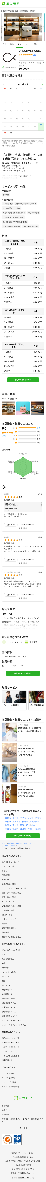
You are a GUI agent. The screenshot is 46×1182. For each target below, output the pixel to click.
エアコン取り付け (9, 866)
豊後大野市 (25, 825)
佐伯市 (38, 818)
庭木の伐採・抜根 (9, 884)
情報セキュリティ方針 (32, 1161)
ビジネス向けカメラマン (11, 950)
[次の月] (42, 84)
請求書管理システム (9, 1016)
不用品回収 (6, 875)
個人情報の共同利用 (23, 1165)
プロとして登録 (8, 1073)
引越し (4, 871)
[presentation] (4, 44)
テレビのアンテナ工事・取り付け (15, 888)
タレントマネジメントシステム (14, 1025)
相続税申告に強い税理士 (11, 937)
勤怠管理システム (9, 990)
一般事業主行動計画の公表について (23, 1173)
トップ (4, 843)
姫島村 (15, 829)
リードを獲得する (9, 1078)
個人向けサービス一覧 (10, 1038)
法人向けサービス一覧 (10, 1042)
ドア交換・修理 (8, 910)
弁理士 (4, 963)
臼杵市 (8, 821)
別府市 (15, 818)
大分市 (8, 818)
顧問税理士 (6, 932)
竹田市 (25, 821)
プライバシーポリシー (27, 1153)
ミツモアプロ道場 (9, 1082)
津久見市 (16, 821)
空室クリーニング (9, 919)
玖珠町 (38, 829)
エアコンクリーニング (10, 862)
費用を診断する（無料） (23, 673)
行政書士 (5, 954)
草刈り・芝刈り (8, 901)
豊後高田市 (34, 821)
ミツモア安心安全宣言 (10, 1056)
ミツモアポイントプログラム (23, 1169)
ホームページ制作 (9, 972)
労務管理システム (9, 1012)
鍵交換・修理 (7, 915)
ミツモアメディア (9, 1051)
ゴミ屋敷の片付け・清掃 (11, 906)
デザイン (5, 976)
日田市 (30, 818)
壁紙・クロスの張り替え (11, 893)
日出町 (23, 829)
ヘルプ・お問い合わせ (10, 1047)
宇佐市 (15, 825)
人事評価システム (9, 1007)
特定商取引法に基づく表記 (23, 1157)
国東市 (8, 829)
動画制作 (5, 968)
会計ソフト (6, 985)
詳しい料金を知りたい (23, 380)
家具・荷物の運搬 (9, 897)
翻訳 (3, 981)
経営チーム (6, 1110)
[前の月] (4, 84)
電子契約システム (9, 1003)
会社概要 (5, 1106)
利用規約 (14, 1153)
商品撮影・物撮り (14, 843)
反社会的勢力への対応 (14, 1161)
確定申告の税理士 (9, 928)
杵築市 (8, 825)
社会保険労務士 (8, 959)
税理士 (4, 923)
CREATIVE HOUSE (9, 846)
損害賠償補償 (7, 1060)
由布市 (34, 825)
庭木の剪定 (6, 879)
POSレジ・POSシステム (11, 1020)
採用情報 (5, 1114)
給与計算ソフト (8, 994)
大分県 (24, 843)
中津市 (23, 818)
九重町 (30, 829)
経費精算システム (9, 998)
